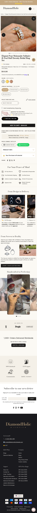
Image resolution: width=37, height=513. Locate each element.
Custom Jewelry (22, 461)
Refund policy (27, 506)
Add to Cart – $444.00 (18, 125)
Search (20, 457)
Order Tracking (7, 474)
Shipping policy (22, 508)
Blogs (19, 455)
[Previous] (3, 35)
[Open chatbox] (33, 510)
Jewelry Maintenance (8, 483)
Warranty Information (8, 476)
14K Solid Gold (24, 89)
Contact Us (6, 472)
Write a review (18, 345)
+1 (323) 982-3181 (10, 439)
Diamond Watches (8, 455)
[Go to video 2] (17, 316)
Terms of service (14, 508)
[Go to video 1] (16, 316)
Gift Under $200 (22, 469)
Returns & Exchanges (9, 485)
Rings (4, 453)
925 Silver (5, 89)
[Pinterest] (18, 408)
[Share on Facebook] (7, 160)
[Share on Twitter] (12, 160)
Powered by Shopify (25, 510)
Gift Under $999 (22, 478)
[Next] (33, 35)
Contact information (18, 506)
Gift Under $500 (22, 476)
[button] (2, 64)
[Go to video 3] (19, 316)
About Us (5, 469)
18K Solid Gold (6, 94)
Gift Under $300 (22, 472)
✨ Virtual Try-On (9, 118)
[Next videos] (34, 294)
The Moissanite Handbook (10, 478)
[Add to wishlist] (33, 60)
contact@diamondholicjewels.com (14, 442)
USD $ (20, 496)
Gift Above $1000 (23, 480)
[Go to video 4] (20, 316)
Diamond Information (8, 480)
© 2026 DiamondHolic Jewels (13, 510)
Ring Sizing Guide (23, 459)
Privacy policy (10, 506)
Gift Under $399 (22, 474)
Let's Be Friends (4, 398)
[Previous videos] (2, 294)
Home (2, 14)
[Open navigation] (33, 8)
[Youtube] (21, 408)
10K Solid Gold (14, 89)
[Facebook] (13, 408)
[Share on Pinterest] (14, 160)
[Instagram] (16, 408)
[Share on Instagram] (9, 160)
